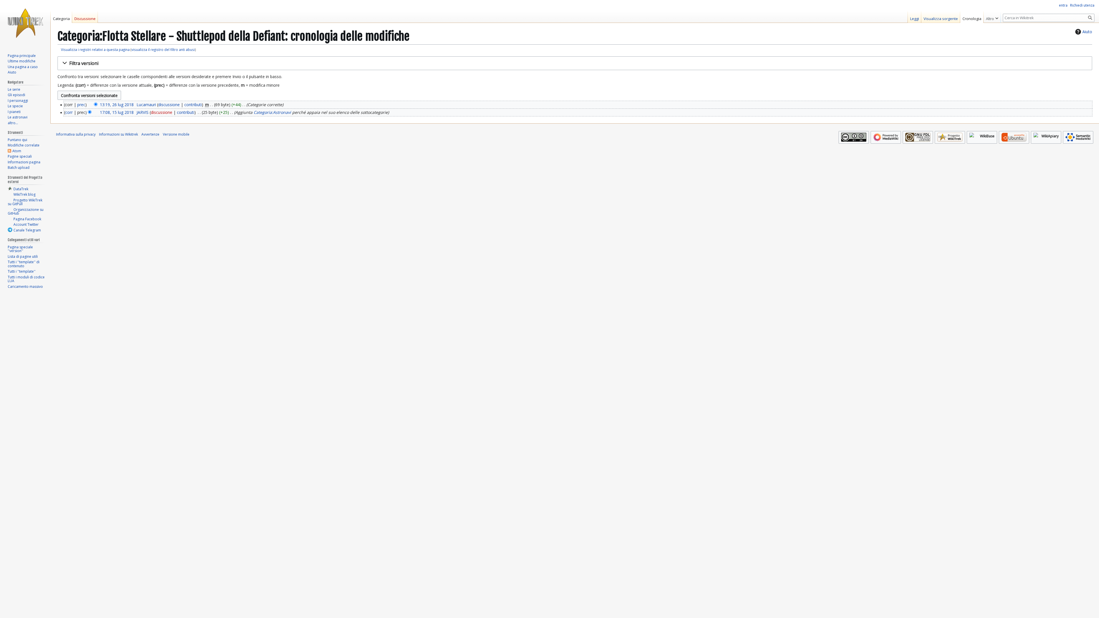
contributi (193, 104)
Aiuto (1087, 31)
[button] (574, 63)
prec (81, 104)
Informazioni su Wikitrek (118, 134)
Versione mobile (176, 134)
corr (69, 112)
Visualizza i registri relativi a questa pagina (95, 49)
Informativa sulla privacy (76, 134)
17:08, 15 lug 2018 (117, 112)
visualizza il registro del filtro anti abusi (163, 49)
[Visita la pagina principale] (25, 23)
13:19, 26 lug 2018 (117, 104)
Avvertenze (150, 134)
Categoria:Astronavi (272, 112)
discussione (169, 104)
